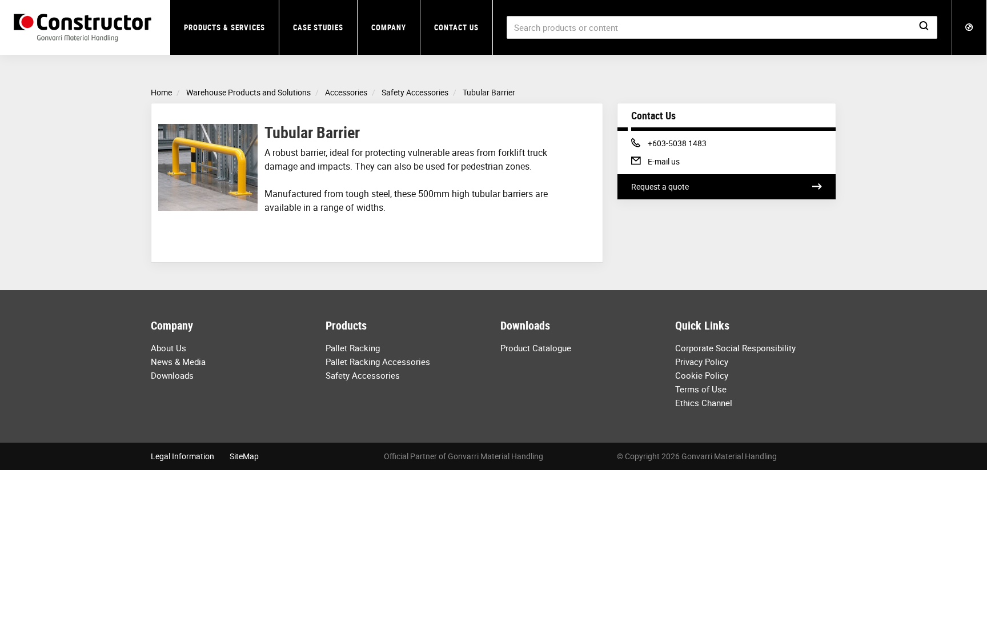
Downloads (172, 375)
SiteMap (244, 456)
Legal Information (182, 456)
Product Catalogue (535, 348)
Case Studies (318, 27)
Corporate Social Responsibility (735, 348)
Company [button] (388, 27)
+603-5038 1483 (677, 143)
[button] (969, 27)
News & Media (178, 361)
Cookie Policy (701, 375)
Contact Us (456, 27)
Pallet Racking (353, 348)
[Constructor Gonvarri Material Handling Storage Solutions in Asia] (85, 28)
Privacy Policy (701, 361)
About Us (168, 348)
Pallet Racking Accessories (378, 361)
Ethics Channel (703, 402)
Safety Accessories (363, 375)
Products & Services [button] (224, 27)
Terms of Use (701, 389)
